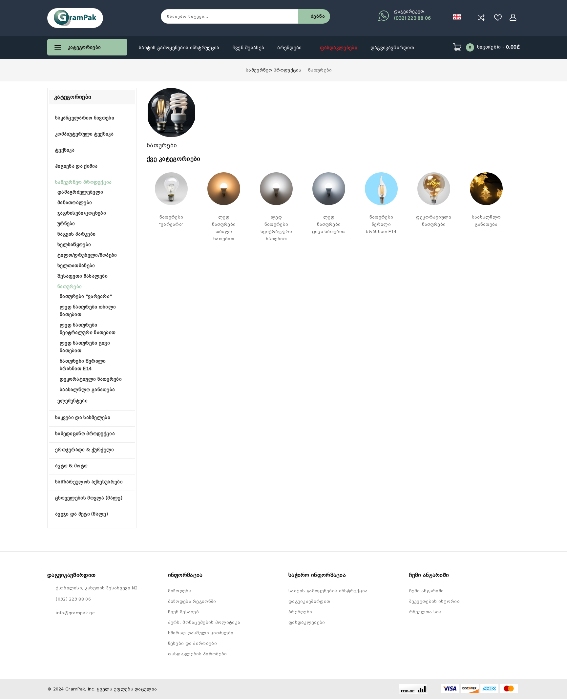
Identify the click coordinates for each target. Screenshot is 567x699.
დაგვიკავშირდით (392, 47)
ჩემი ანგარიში (426, 590)
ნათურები (320, 70)
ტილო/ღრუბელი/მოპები (87, 255)
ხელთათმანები (76, 265)
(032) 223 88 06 (412, 18)
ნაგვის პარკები (76, 234)
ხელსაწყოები (74, 244)
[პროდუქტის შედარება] (481, 17)
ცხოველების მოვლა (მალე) (88, 497)
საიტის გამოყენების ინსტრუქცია (179, 47)
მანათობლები (74, 202)
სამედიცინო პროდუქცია (85, 433)
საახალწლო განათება (87, 389)
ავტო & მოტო (71, 465)
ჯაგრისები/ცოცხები (81, 213)
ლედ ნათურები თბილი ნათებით (224, 228)
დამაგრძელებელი (80, 192)
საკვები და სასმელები (82, 417)
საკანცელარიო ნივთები (84, 117)
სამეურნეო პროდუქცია (274, 70)
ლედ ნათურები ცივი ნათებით (329, 224)
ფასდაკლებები (338, 47)
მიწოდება (179, 590)
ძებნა (318, 16)
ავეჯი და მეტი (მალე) (81, 514)
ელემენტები (72, 400)
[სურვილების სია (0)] (498, 17)
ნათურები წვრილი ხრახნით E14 (381, 224)
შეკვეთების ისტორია (434, 601)
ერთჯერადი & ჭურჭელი (84, 449)
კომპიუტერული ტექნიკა (84, 134)
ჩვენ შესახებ (248, 47)
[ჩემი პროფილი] (513, 17)
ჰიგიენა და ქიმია (76, 166)
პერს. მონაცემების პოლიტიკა (204, 622)
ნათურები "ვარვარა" (86, 296)
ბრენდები (290, 47)
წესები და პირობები (192, 643)
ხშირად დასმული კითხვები (201, 632)
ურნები (66, 223)
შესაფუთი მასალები (82, 276)
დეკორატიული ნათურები (91, 379)
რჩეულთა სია (425, 611)
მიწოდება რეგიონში (192, 601)
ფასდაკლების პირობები (197, 653)
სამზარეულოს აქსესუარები (89, 481)
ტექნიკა (64, 150)
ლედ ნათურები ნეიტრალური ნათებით (276, 228)
